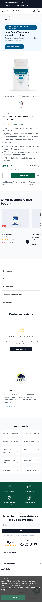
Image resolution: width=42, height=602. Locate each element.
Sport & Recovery (30, 470)
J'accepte (13, 597)
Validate (21, 531)
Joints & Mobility (30, 433)
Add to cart (24, 175)
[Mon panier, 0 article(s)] (39, 10)
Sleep (26, 17)
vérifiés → (23, 124)
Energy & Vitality (30, 449)
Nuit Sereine (7, 234)
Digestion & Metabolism (7, 450)
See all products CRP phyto (15, 406)
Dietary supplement (11, 96)
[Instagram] (26, 544)
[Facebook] (22, 544)
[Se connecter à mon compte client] (34, 10)
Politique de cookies (8, 593)
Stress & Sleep (14, 17)
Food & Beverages (10, 433)
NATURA (20, 11)
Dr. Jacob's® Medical (7, 231)
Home (3, 17)
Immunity (6, 470)
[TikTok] (31, 544)
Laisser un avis (21, 349)
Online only (25, 96)
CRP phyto (5, 113)
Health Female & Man (9, 461)
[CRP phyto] (21, 378)
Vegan (35, 96)
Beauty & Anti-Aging (10, 441)
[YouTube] (35, 544)
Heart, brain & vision (31, 441)
